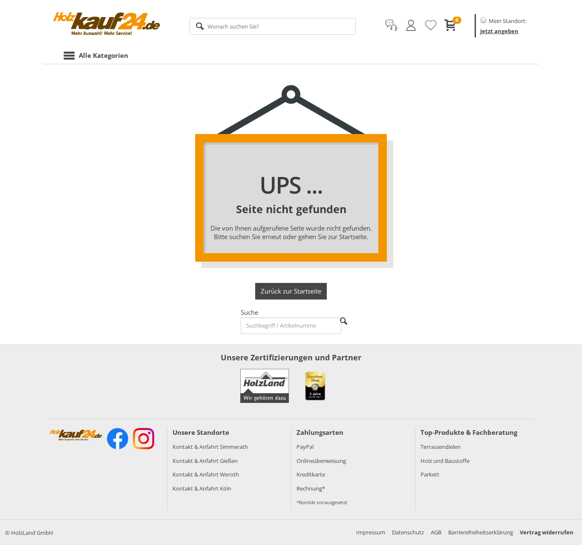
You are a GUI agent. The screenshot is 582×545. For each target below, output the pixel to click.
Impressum (370, 532)
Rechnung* (311, 488)
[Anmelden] (411, 25)
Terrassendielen (441, 447)
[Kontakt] (391, 25)
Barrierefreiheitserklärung (480, 532)
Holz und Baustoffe (445, 461)
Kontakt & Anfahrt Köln (202, 488)
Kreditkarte (311, 474)
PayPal (305, 447)
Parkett (430, 474)
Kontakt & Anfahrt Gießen (205, 461)
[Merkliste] (431, 25)
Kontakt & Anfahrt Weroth (206, 474)
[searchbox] (273, 26)
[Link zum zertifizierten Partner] (315, 386)
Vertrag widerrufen (546, 532)
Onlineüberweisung (321, 461)
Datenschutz (408, 532)
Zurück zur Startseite (291, 291)
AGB (436, 532)
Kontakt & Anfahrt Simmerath (210, 447)
